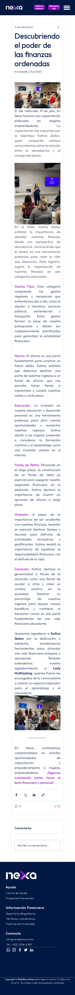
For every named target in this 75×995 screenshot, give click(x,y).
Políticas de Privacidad (20, 924)
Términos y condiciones (20, 918)
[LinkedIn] (31, 950)
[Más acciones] (58, 27)
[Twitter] (25, 950)
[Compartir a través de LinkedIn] (34, 795)
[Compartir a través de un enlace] (43, 795)
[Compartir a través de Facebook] (16, 795)
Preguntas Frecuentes (20, 898)
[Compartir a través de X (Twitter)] (25, 795)
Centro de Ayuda (16, 893)
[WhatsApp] (8, 950)
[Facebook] (20, 950)
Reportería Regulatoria (20, 913)
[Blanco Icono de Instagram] (14, 950)
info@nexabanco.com (19, 939)
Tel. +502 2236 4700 (19, 944)
